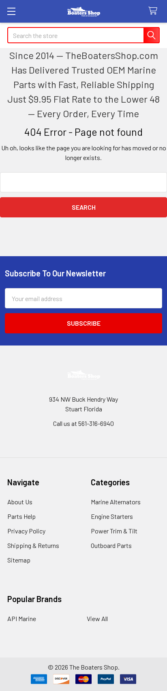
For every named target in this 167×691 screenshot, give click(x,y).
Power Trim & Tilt (114, 531)
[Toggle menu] (11, 11)
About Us (19, 502)
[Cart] (154, 11)
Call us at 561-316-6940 (83, 423)
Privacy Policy (26, 531)
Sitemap (18, 560)
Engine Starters (112, 516)
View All (97, 618)
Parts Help (21, 516)
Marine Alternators (116, 502)
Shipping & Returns (33, 545)
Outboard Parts (111, 545)
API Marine (21, 618)
